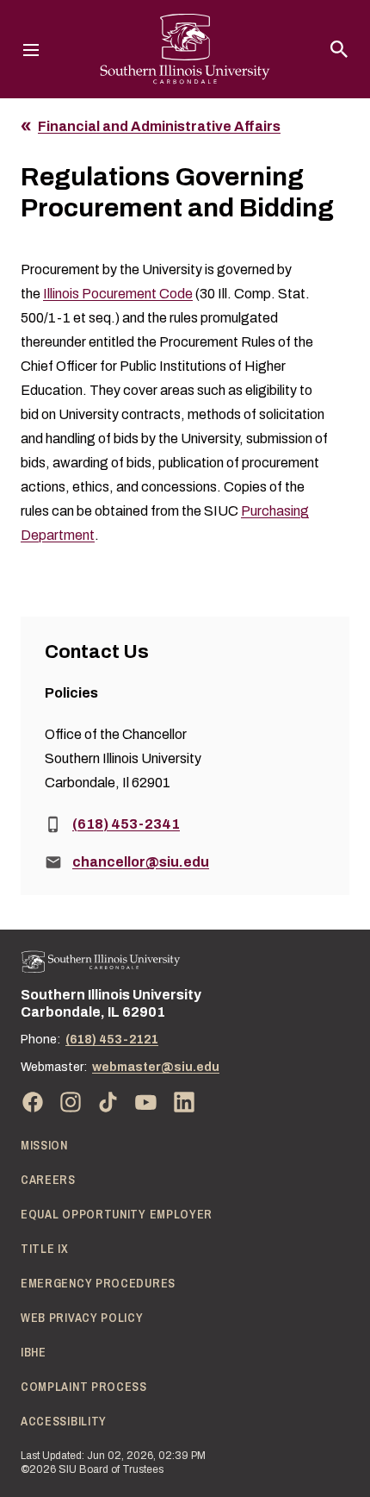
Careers (48, 1179)
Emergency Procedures (98, 1283)
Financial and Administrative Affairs (159, 126)
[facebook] (33, 1102)
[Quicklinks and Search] (339, 49)
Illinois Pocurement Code (118, 293)
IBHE (33, 1352)
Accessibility (64, 1421)
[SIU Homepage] (185, 49)
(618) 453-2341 (126, 824)
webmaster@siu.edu (155, 1067)
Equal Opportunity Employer (117, 1214)
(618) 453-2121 (111, 1039)
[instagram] (71, 1102)
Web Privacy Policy (82, 1317)
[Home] (101, 962)
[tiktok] (108, 1102)
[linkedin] (184, 1102)
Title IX (45, 1248)
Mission (44, 1145)
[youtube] (146, 1102)
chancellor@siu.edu (140, 862)
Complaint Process (84, 1386)
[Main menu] (30, 49)
